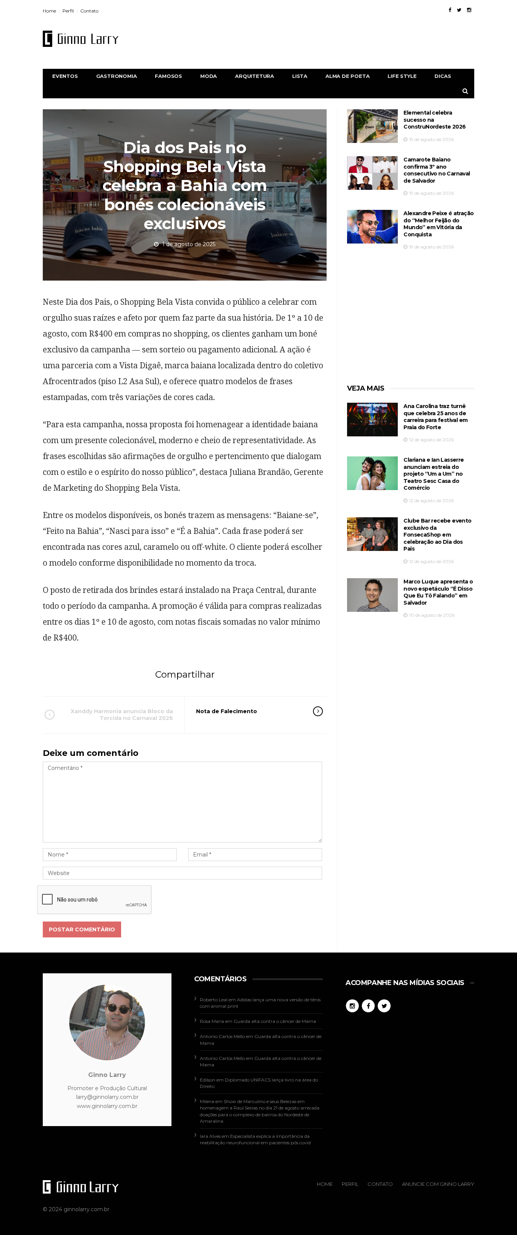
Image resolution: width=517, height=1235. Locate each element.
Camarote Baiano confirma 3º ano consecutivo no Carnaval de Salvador (436, 170)
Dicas (442, 76)
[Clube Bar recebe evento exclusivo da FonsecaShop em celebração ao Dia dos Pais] (372, 534)
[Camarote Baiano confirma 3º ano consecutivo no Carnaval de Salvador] (372, 173)
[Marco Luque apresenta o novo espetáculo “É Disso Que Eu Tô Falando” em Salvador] (372, 595)
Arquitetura (254, 76)
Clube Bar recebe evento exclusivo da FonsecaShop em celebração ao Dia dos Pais (437, 534)
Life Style (402, 76)
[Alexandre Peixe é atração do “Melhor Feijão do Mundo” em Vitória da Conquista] (372, 227)
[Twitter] (459, 10)
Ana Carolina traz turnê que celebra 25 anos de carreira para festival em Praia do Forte (435, 417)
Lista (299, 76)
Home (49, 11)
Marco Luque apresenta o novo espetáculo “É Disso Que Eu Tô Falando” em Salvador (438, 592)
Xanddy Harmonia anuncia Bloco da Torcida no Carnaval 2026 (122, 714)
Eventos (65, 76)
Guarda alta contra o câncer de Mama (275, 1021)
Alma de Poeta (347, 76)
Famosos (168, 76)
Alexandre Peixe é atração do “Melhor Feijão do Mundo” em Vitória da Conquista (438, 224)
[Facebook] (449, 10)
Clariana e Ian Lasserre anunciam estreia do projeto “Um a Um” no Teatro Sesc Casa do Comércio (433, 473)
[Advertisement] (336, 39)
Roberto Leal (213, 999)
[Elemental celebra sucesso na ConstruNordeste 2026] (372, 126)
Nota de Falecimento (226, 711)
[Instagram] (469, 10)
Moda (208, 76)
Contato (89, 11)
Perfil (68, 11)
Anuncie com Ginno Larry (438, 1184)
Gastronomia (116, 76)
